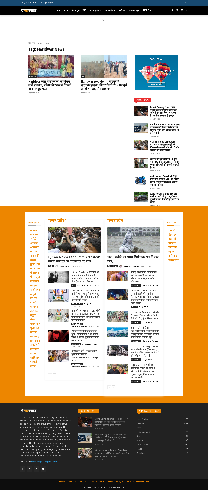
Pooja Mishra (65, 266)
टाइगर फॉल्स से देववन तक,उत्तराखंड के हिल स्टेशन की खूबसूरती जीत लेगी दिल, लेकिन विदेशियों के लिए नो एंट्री (145, 333)
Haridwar (32, 77)
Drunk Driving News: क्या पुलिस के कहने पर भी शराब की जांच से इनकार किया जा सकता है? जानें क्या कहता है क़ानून (163, 111)
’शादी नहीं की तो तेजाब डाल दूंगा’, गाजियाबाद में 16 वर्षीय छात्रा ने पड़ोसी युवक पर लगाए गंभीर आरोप (85, 336)
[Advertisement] (104, 28)
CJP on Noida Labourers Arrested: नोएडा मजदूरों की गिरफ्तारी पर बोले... (74, 259)
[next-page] (54, 372)
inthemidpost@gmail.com (44, 461)
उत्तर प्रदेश (57, 221)
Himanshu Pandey (79, 326)
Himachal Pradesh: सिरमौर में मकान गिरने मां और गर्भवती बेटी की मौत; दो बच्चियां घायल (145, 315)
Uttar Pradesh (77, 304)
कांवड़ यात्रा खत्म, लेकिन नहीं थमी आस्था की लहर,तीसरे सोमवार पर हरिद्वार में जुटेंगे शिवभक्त (144, 277)
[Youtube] (186, 10)
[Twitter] (182, 10)
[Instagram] (177, 10)
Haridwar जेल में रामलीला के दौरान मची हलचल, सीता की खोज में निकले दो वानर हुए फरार (49, 85)
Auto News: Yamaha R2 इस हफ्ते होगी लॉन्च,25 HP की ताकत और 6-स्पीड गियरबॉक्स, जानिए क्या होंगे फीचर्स (164, 180)
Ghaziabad (76, 344)
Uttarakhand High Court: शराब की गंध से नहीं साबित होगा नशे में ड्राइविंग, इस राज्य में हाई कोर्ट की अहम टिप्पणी (145, 351)
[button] (186, 3)
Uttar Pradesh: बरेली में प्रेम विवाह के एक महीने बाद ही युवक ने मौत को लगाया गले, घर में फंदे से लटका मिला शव (85, 277)
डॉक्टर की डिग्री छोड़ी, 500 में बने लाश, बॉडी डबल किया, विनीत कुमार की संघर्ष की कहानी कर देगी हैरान (164, 163)
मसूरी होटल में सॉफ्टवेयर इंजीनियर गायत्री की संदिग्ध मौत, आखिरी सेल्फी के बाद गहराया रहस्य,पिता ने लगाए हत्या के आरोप (143, 371)
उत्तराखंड (115, 221)
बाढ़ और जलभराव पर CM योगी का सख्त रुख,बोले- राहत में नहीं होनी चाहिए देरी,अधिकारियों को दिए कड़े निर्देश (85, 315)
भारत (83, 77)
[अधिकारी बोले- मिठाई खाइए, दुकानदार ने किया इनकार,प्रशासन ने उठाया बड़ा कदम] (58, 356)
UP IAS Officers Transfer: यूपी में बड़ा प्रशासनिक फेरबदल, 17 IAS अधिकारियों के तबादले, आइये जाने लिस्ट (85, 295)
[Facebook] (173, 10)
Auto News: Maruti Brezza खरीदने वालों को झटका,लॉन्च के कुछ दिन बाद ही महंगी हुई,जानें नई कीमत (164, 197)
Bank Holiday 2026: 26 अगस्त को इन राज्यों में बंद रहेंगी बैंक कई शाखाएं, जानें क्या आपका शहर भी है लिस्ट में (165, 128)
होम (29, 43)
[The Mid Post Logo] (35, 10)
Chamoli (134, 307)
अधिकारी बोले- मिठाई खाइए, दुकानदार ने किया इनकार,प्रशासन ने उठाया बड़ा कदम (84, 356)
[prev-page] (50, 372)
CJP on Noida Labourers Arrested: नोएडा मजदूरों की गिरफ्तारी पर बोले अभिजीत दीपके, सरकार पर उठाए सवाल (164, 146)
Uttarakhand (112, 266)
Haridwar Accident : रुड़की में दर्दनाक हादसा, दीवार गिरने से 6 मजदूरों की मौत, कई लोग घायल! (104, 85)
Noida (51, 266)
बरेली (73, 285)
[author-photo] (57, 266)
